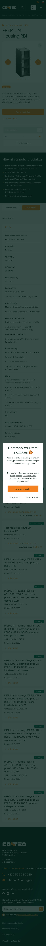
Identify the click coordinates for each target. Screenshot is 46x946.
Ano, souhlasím (23, 489)
